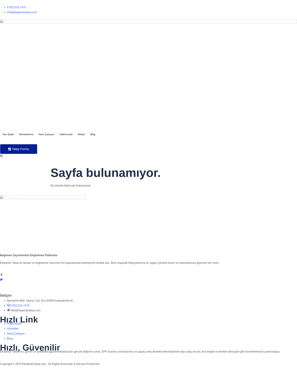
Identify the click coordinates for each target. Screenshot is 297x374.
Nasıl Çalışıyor (46, 134)
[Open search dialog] (1, 156)
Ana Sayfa (8, 134)
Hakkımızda (66, 134)
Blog (92, 134)
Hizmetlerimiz (26, 134)
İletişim (81, 134)
